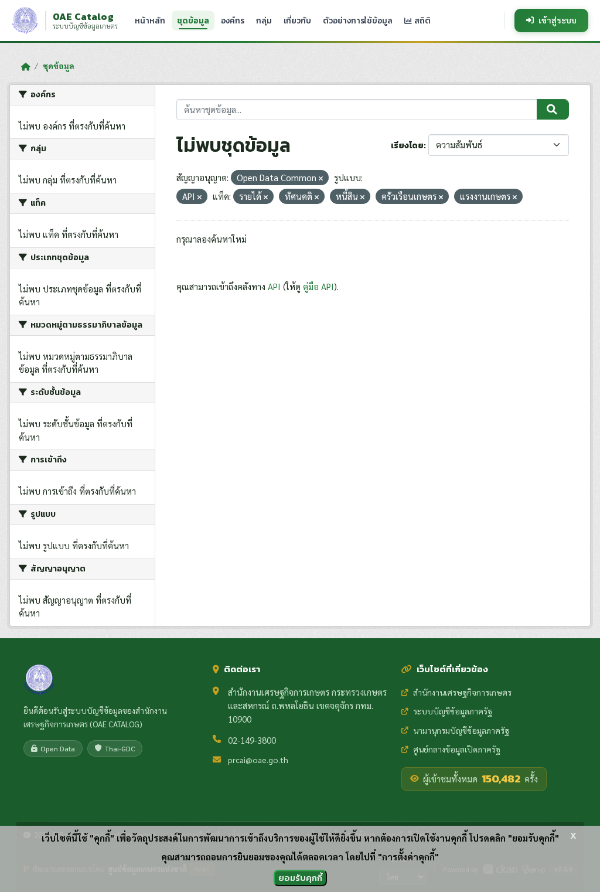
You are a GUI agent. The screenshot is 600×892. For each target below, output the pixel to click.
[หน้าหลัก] (25, 66)
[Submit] (553, 109)
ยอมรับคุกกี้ (300, 877)
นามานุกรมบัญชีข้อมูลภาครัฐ (461, 730)
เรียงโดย (407, 145)
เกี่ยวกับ (297, 20)
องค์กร (232, 20)
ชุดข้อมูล (193, 20)
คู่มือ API (318, 286)
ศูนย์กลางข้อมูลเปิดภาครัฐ (456, 749)
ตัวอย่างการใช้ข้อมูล (358, 20)
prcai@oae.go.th (258, 759)
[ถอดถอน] (321, 178)
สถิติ (421, 20)
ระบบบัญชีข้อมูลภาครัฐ (452, 711)
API (274, 286)
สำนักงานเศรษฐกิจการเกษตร (462, 692)
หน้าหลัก (150, 20)
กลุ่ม (264, 20)
